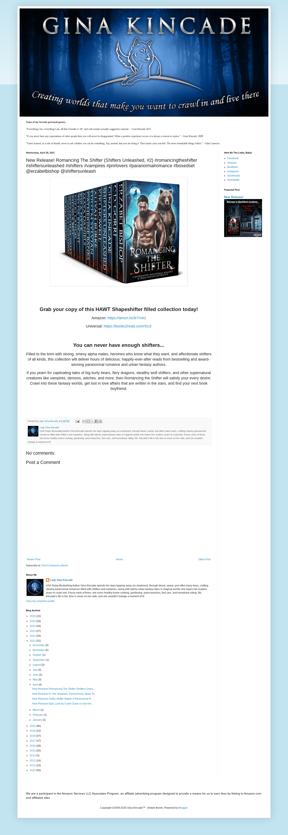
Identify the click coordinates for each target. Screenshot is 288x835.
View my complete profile (40, 601)
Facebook (233, 158)
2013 (33, 755)
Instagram (233, 171)
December (39, 645)
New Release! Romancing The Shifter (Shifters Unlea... (63, 688)
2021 (33, 640)
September (39, 660)
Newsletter (233, 179)
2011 (33, 765)
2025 (33, 621)
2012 (33, 760)
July (35, 669)
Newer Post (33, 559)
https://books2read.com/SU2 (128, 326)
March (36, 709)
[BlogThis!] (88, 421)
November (39, 650)
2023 (33, 631)
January (38, 719)
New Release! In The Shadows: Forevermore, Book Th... (64, 693)
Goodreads (233, 175)
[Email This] (84, 421)
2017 (33, 740)
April (36, 684)
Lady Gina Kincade (61, 580)
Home (119, 559)
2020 (33, 726)
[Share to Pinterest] (100, 421)
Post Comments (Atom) (55, 565)
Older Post (204, 559)
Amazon (232, 162)
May (35, 679)
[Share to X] (92, 421)
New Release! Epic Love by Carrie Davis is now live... (62, 703)
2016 (33, 745)
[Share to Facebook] (96, 421)
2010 (33, 770)
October (37, 654)
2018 (33, 735)
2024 (33, 626)
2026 (33, 616)
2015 (33, 750)
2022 (33, 635)
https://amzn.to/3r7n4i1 (127, 318)
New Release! (234, 197)
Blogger (183, 807)
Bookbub (232, 167)
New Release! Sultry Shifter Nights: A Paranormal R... (62, 698)
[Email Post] (77, 421)
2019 (33, 730)
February (38, 714)
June (36, 674)
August (37, 664)
